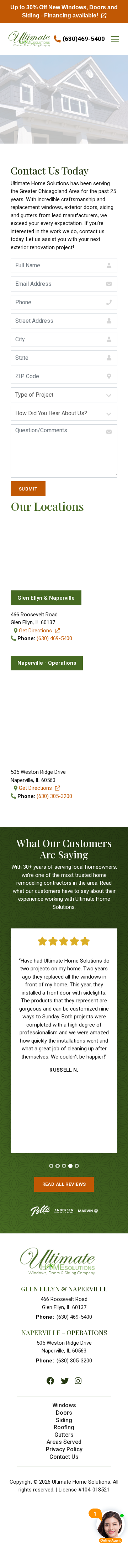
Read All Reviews (64, 1184)
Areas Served (64, 1441)
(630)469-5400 (84, 38)
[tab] (51, 1166)
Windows (64, 1405)
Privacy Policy (64, 1449)
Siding (64, 1420)
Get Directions (40, 630)
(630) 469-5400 (54, 638)
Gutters (64, 1434)
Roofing (64, 1427)
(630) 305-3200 (54, 796)
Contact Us (64, 1456)
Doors (64, 1412)
